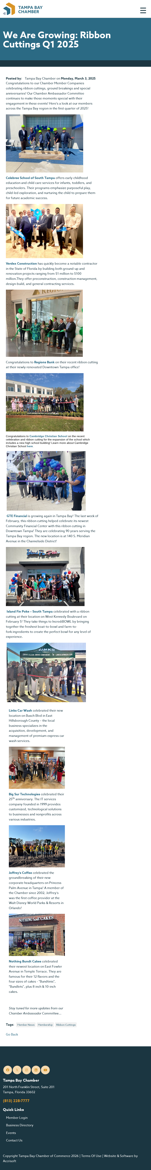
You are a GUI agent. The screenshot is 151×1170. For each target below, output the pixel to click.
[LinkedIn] (36, 1070)
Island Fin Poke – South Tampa (30, 611)
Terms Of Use (91, 1156)
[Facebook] (7, 1070)
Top (142, 1162)
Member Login (17, 1117)
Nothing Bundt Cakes (25, 961)
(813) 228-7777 (16, 1101)
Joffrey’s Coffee (20, 873)
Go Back (12, 1034)
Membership (45, 1024)
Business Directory (19, 1125)
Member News (25, 1024)
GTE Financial (17, 516)
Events (11, 1133)
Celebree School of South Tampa (30, 178)
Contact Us (14, 1140)
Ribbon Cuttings (66, 1024)
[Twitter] (17, 1070)
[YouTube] (45, 1070)
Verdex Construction (21, 263)
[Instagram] (26, 1070)
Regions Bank (44, 362)
